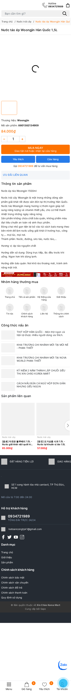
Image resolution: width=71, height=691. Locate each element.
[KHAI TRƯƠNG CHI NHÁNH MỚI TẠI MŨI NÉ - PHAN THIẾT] (8, 347)
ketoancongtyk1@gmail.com (25, 529)
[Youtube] (16, 537)
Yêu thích (45, 686)
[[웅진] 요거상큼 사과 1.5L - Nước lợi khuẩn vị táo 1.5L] (53, 419)
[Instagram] (22, 537)
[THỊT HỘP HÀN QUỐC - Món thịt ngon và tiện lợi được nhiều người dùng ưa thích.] (8, 335)
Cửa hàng (53, 159)
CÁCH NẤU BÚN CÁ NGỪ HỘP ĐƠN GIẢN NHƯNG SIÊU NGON (41, 385)
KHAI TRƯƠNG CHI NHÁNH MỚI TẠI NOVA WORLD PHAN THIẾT (42, 359)
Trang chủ (7, 552)
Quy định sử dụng (11, 597)
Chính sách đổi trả (11, 587)
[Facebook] (3, 537)
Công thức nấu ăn (14, 325)
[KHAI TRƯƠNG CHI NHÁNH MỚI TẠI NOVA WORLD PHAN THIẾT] (8, 360)
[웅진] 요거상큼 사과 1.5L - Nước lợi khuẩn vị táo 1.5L (51, 443)
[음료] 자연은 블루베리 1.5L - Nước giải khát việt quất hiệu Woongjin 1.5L (18, 443)
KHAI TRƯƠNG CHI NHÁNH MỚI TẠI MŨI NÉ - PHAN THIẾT (42, 346)
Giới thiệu (6, 557)
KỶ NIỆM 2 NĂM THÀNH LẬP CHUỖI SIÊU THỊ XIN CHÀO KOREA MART (41, 372)
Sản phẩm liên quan (16, 396)
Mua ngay (35, 149)
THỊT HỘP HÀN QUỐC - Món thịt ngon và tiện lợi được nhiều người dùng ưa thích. (41, 333)
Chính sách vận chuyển (14, 582)
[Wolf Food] (35, 274)
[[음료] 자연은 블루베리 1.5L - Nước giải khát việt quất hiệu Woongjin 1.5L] (18, 419)
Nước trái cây (9, 437)
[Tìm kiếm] (64, 13)
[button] (67, 425)
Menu (9, 689)
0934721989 (55, 5)
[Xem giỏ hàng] (68, 5)
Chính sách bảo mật (12, 577)
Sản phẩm (7, 562)
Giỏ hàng (28, 686)
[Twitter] (9, 537)
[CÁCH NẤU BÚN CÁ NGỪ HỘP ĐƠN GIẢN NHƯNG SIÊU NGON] (8, 386)
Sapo (43, 608)
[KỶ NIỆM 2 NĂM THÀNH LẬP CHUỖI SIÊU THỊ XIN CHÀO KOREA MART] (8, 373)
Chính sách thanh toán (14, 592)
